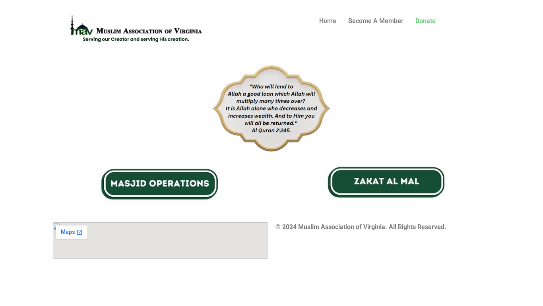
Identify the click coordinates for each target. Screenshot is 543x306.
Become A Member (375, 21)
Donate (425, 21)
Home (327, 21)
